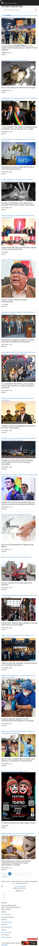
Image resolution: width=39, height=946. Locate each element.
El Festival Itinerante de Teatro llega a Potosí (14, 771)
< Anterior (4, 874)
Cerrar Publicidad (32, 939)
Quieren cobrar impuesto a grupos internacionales (16, 260)
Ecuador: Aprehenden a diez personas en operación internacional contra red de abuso (17, 180)
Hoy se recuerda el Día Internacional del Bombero (16, 557)
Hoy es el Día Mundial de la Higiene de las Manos (16, 515)
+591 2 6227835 (6, 914)
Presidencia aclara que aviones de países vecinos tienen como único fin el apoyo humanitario (18, 439)
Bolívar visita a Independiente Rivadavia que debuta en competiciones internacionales (17, 732)
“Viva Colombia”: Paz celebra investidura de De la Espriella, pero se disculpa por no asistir (19, 99)
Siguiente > (5, 876)
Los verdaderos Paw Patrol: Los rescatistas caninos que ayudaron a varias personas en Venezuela (18, 353)
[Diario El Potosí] (9, 3)
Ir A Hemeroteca (19, 45)
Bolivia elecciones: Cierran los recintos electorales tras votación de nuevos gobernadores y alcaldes (17, 834)
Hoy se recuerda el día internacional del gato (14, 60)
